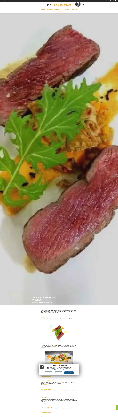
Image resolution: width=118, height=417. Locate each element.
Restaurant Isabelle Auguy (46, 412)
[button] (83, 4)
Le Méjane (43, 348)
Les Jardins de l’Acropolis (46, 376)
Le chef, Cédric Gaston (51, 319)
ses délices (53, 346)
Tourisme (5, 0)
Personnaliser (58, 372)
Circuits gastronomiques (59, 11)
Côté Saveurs (62, 382)
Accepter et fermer (69, 372)
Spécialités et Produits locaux (54, 9)
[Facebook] (110, 0)
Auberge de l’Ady (45, 322)
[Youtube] (113, 0)
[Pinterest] (115, 0)
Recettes (43, 9)
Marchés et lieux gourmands (70, 9)
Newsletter (117, 407)
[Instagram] (112, 0)
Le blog (59, 5)
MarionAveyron (49, 302)
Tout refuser (48, 372)
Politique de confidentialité (59, 369)
